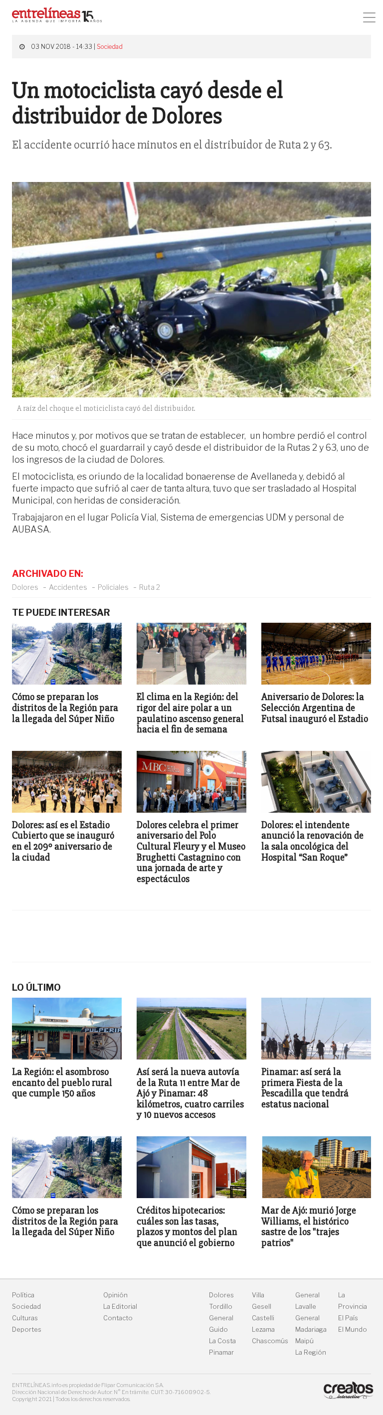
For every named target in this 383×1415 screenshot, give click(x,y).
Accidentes (68, 587)
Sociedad (110, 46)
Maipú (304, 1341)
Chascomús (270, 1341)
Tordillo (220, 1306)
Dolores (25, 587)
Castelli (263, 1318)
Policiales (113, 587)
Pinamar (221, 1352)
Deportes (26, 1329)
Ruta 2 (149, 587)
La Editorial (120, 1306)
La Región (310, 1352)
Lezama (263, 1329)
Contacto (118, 1318)
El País (348, 1318)
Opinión (115, 1295)
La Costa (222, 1341)
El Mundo (352, 1329)
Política (23, 1295)
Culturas (25, 1318)
